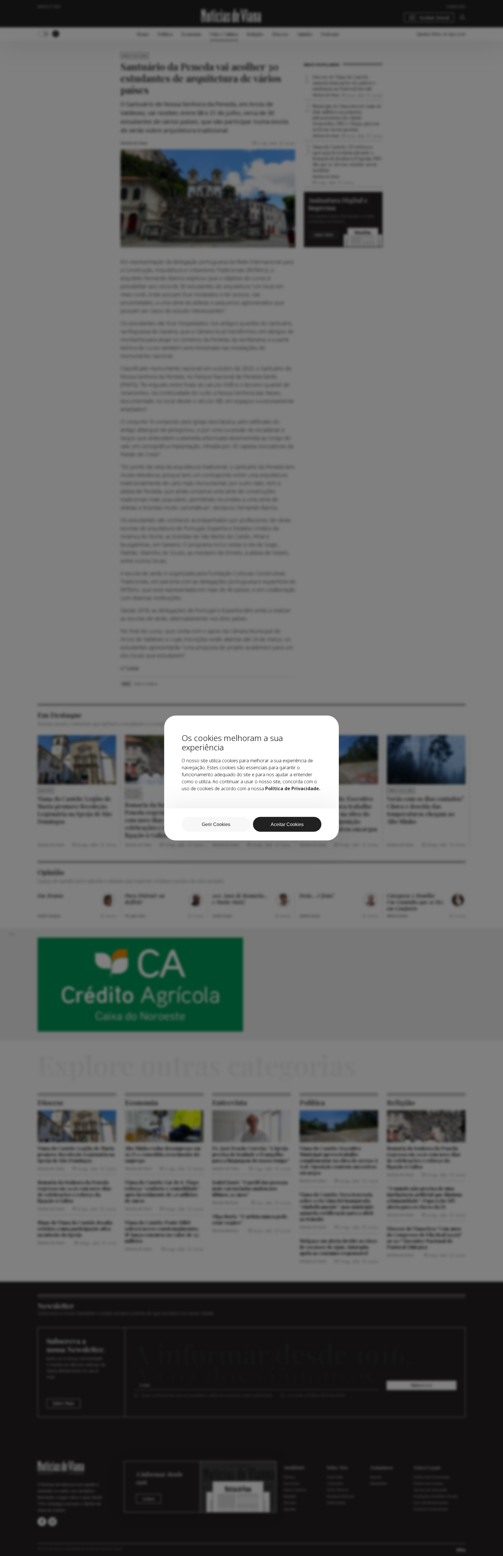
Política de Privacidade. (292, 788)
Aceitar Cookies (287, 824)
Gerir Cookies (216, 824)
